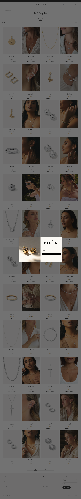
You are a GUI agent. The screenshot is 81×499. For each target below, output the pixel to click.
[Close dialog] (60, 239)
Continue (51, 254)
